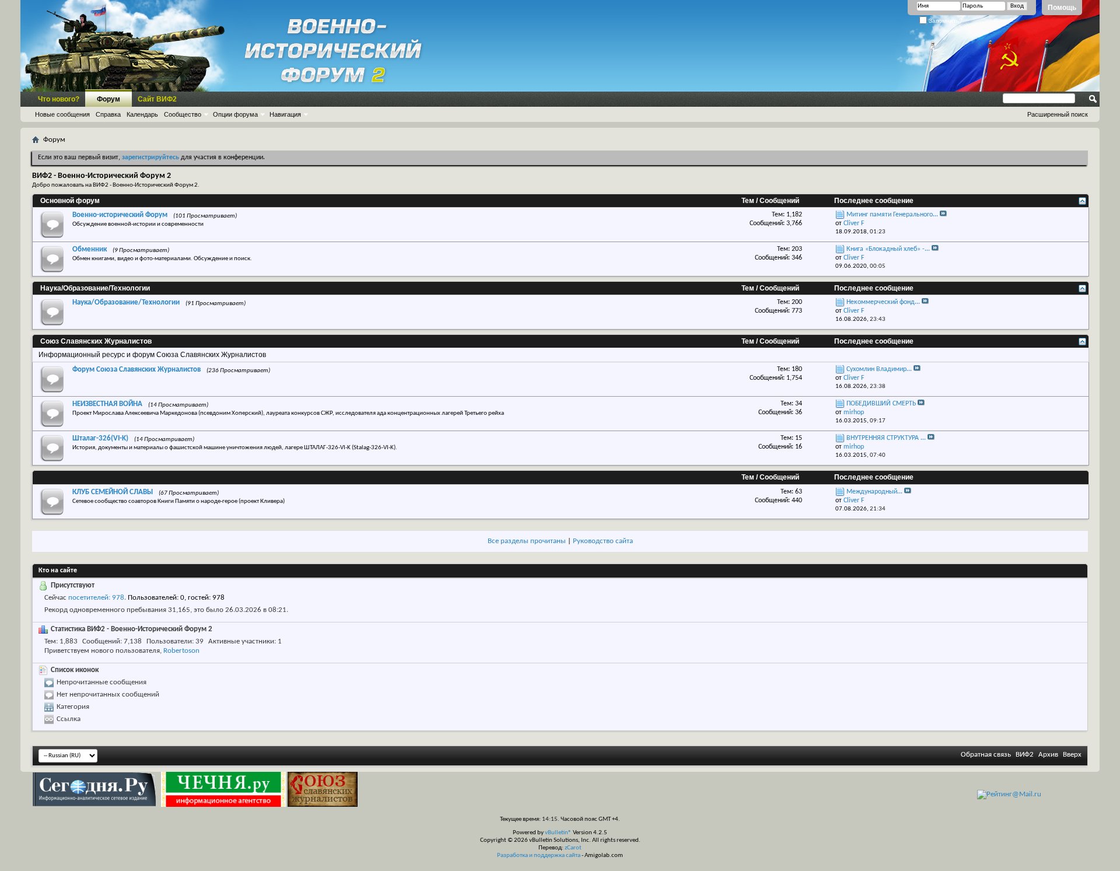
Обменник (89, 249)
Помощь (1062, 8)
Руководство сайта (603, 541)
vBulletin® (558, 833)
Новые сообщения (62, 114)
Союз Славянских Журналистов (96, 341)
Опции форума (235, 114)
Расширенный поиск (1057, 114)
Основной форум (70, 201)
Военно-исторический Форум (119, 215)
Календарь (142, 114)
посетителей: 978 (96, 597)
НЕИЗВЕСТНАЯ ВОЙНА (107, 404)
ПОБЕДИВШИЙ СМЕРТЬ (881, 403)
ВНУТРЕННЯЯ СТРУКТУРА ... (886, 438)
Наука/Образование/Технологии (95, 288)
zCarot (573, 848)
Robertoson (181, 651)
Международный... (874, 491)
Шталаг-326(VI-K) (100, 438)
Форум (108, 99)
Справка (108, 114)
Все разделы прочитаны (527, 541)
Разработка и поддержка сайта (538, 855)
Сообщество (182, 114)
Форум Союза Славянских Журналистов (136, 369)
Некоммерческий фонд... (883, 302)
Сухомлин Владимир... (879, 369)
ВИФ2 (1025, 754)
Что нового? (58, 99)
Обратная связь (986, 754)
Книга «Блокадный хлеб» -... (888, 249)
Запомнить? (945, 21)
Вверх (1072, 754)
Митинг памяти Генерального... (892, 214)
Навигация (285, 114)
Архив (1048, 754)
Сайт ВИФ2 (157, 99)
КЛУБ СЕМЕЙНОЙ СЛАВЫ (112, 492)
